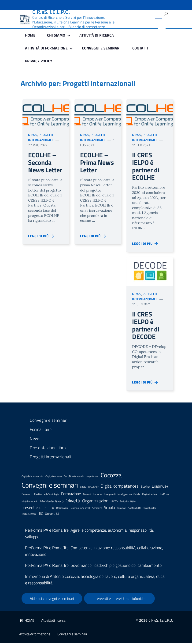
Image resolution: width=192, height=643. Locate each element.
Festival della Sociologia (46, 494)
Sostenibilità (134, 508)
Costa (83, 487)
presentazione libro (38, 507)
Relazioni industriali (80, 508)
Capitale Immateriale (32, 476)
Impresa (97, 494)
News (32, 134)
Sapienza (97, 508)
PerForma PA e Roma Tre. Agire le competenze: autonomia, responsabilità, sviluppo (89, 533)
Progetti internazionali (40, 137)
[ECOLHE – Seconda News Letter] (45, 112)
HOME (30, 35)
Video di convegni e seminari (52, 598)
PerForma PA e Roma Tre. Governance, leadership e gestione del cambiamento (93, 565)
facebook (137, 25)
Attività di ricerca (96, 35)
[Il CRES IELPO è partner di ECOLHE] (149, 112)
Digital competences (120, 485)
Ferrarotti (27, 494)
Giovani (87, 494)
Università (52, 513)
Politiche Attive (128, 501)
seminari (121, 508)
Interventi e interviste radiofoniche (119, 598)
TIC (41, 513)
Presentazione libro (48, 448)
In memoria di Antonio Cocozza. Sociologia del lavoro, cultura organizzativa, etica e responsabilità (95, 579)
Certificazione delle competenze (81, 476)
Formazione (41, 429)
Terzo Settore (29, 514)
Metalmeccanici (30, 501)
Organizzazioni (95, 500)
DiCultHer (93, 487)
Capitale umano (53, 476)
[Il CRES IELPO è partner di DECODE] (149, 271)
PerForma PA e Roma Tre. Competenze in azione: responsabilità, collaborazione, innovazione (94, 551)
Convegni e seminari (101, 48)
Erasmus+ (160, 486)
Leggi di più (39, 235)
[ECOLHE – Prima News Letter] (97, 112)
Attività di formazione (34, 634)
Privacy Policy (38, 61)
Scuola (109, 507)
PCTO (114, 501)
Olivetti (73, 500)
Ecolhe (145, 486)
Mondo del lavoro (51, 501)
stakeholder (149, 508)
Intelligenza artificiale (129, 494)
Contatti (140, 48)
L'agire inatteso (150, 494)
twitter (135, 12)
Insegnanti (109, 494)
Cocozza (111, 475)
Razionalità (62, 508)
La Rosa (164, 494)
